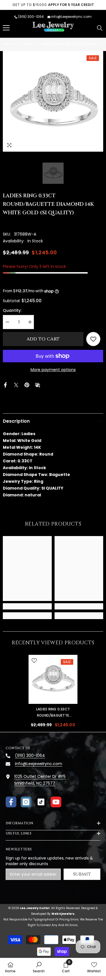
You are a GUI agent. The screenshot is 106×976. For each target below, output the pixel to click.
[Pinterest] (26, 385)
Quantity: (12, 310)
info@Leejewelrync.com (71, 16)
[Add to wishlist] (93, 339)
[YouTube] (56, 802)
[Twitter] (16, 385)
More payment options (53, 369)
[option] (53, 5)
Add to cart (43, 339)
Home (8, 43)
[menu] (6, 27)
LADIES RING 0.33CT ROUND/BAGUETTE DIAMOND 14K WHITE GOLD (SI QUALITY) (53, 713)
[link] (27, 606)
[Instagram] (26, 802)
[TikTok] (41, 802)
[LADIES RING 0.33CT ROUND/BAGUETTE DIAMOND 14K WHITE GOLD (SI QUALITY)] (53, 679)
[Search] (99, 28)
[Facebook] (5, 385)
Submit (82, 874)
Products (27, 43)
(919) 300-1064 (31, 16)
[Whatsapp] (48, 385)
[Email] (37, 385)
